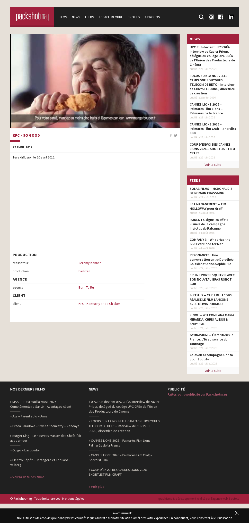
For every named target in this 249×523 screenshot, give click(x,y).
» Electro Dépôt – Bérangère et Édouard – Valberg (40, 462)
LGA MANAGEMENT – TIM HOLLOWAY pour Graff (208, 206)
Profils (134, 17)
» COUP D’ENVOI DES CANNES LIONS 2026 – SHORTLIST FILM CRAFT (119, 472)
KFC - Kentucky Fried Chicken (100, 303)
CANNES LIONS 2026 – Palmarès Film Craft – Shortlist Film (213, 128)
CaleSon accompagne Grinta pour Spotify (211, 357)
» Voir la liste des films (27, 477)
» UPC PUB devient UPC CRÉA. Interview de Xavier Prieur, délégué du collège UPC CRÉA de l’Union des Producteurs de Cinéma (124, 406)
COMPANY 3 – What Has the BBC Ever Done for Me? (210, 241)
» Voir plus (96, 486)
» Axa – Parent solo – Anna (28, 416)
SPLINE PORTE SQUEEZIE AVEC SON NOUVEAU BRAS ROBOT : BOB (212, 279)
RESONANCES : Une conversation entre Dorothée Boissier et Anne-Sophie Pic (211, 259)
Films (63, 17)
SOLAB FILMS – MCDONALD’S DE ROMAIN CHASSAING (211, 190)
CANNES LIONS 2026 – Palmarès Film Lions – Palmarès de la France (206, 108)
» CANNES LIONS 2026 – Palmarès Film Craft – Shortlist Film (120, 457)
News (76, 17)
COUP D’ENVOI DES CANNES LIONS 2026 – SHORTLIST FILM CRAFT (212, 148)
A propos (152, 17)
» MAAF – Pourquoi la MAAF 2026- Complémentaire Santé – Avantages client (40, 404)
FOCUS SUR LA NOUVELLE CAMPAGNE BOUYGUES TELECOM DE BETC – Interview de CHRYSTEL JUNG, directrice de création (212, 84)
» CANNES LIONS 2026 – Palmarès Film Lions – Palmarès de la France (121, 443)
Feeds (89, 17)
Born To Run (87, 287)
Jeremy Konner (90, 263)
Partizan (84, 271)
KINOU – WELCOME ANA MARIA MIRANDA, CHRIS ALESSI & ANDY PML (212, 319)
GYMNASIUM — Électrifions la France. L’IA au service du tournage (211, 339)
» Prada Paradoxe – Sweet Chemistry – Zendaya (44, 426)
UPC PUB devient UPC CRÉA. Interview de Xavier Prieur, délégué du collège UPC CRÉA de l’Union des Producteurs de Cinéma (212, 56)
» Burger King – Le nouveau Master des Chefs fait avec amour (45, 438)
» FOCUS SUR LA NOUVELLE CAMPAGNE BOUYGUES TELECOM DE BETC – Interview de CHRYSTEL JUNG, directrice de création (124, 426)
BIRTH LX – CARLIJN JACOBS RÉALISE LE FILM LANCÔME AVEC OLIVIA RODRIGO (211, 299)
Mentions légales (73, 499)
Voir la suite (213, 164)
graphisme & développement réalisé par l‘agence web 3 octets (198, 499)
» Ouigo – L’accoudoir (25, 450)
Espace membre (111, 17)
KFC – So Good (26, 135)
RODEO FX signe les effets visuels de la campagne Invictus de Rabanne (209, 224)
